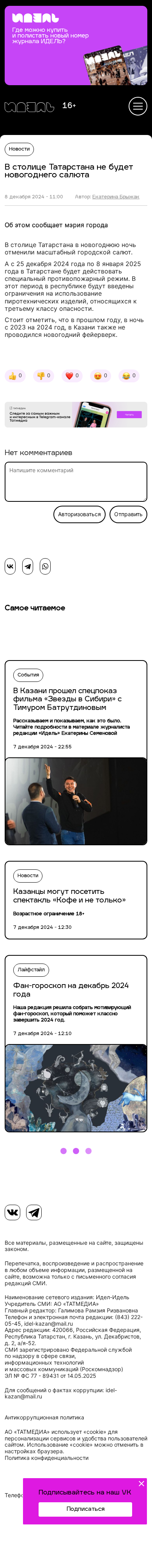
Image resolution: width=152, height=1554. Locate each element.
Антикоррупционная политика (44, 1417)
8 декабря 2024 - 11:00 (34, 197)
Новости (19, 149)
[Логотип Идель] (29, 108)
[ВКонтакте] (10, 566)
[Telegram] (27, 566)
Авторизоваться (79, 514)
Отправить (128, 514)
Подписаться (85, 1509)
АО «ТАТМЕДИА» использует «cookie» (55, 1432)
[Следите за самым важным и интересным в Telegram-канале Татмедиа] (76, 416)
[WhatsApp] (45, 566)
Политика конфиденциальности (46, 1458)
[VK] (12, 1212)
